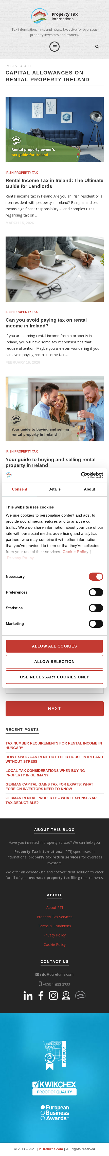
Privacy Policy (20, 558)
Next (54, 708)
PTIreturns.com (51, 1149)
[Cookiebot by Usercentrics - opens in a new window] (81, 475)
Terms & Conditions (54, 926)
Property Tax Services (54, 916)
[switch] (96, 592)
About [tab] (89, 489)
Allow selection (54, 661)
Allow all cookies (54, 646)
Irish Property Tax (22, 172)
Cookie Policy (55, 944)
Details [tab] (54, 489)
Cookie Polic (74, 552)
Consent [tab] (19, 489)
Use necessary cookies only (54, 677)
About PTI (54, 907)
